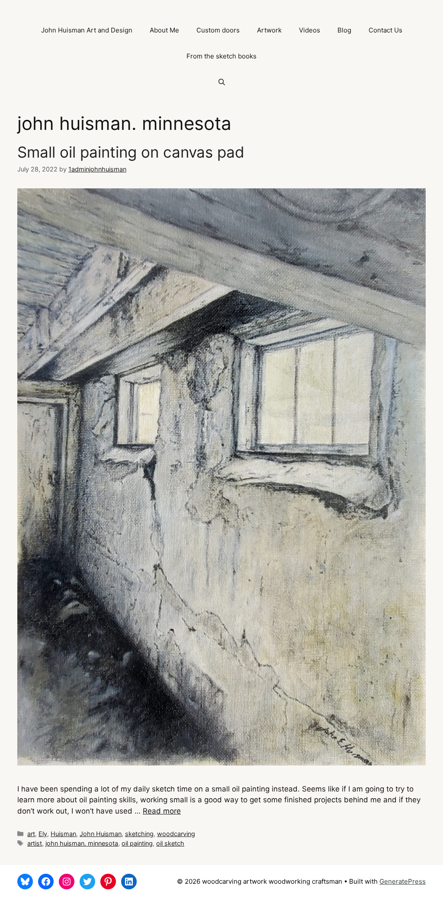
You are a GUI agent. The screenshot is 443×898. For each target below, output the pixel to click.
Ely (43, 833)
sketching (139, 833)
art (31, 833)
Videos (309, 30)
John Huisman (101, 833)
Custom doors (218, 30)
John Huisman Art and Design (86, 30)
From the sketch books (221, 56)
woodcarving (176, 833)
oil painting (137, 843)
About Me (164, 30)
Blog (344, 30)
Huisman (63, 833)
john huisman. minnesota (81, 843)
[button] (222, 82)
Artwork (269, 30)
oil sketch (170, 843)
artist (34, 843)
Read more (162, 811)
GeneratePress (402, 881)
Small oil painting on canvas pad (130, 152)
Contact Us (385, 30)
